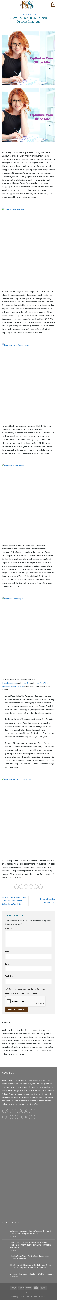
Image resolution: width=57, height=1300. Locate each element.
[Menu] (3, 4)
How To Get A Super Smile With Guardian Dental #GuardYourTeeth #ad (14, 900)
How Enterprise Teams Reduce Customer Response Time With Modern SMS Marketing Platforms (30, 1244)
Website (9, 976)
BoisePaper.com (9, 683)
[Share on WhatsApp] (16, 886)
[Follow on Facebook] (4, 1111)
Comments (14, 1250)
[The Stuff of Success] (28, 4)
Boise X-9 (25, 683)
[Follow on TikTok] (14, 1111)
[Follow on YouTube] (28, 1111)
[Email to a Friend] (31, 886)
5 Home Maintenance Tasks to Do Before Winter (32, 1273)
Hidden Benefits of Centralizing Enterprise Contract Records (29, 1257)
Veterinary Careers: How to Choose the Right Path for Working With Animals (30, 1232)
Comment (10, 928)
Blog (28, 1292)
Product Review (28, 14)
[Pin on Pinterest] (36, 886)
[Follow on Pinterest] (23, 1111)
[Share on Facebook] (21, 886)
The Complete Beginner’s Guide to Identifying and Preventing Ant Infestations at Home (30, 1266)
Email (8, 964)
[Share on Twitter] (26, 886)
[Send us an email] (19, 1111)
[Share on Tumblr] (40, 886)
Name (8, 951)
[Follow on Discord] (33, 1111)
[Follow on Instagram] (9, 1111)
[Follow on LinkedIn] (23, 1117)
